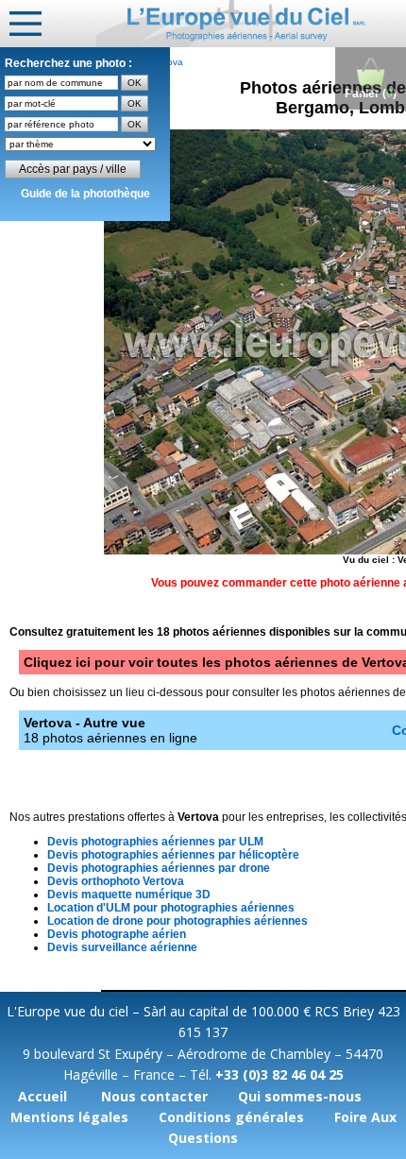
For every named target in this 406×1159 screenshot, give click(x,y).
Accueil (42, 1096)
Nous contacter (154, 1096)
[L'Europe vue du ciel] (251, 23)
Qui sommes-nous (300, 1096)
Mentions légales (69, 1117)
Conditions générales (231, 1117)
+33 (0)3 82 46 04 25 (279, 1074)
